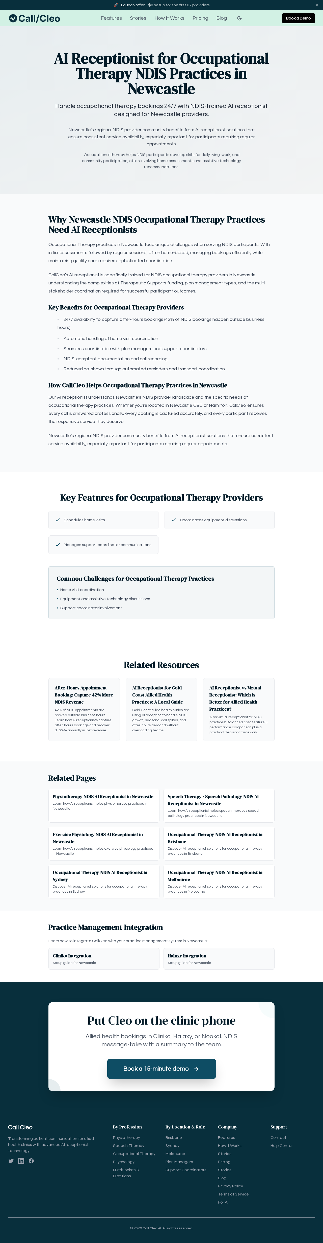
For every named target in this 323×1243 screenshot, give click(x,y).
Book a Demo (298, 18)
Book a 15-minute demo (156, 1069)
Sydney (172, 1146)
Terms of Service (233, 1194)
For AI (223, 1202)
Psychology (123, 1162)
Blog (221, 18)
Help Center (282, 1146)
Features (111, 18)
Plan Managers (179, 1162)
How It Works (169, 18)
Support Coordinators (186, 1170)
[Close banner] (317, 5)
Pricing (200, 18)
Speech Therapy (128, 1146)
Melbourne (175, 1154)
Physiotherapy (126, 1138)
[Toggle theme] (239, 18)
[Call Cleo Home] (35, 18)
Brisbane (174, 1138)
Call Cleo (20, 1127)
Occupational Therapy (134, 1154)
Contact (278, 1138)
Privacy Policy (230, 1186)
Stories (138, 18)
